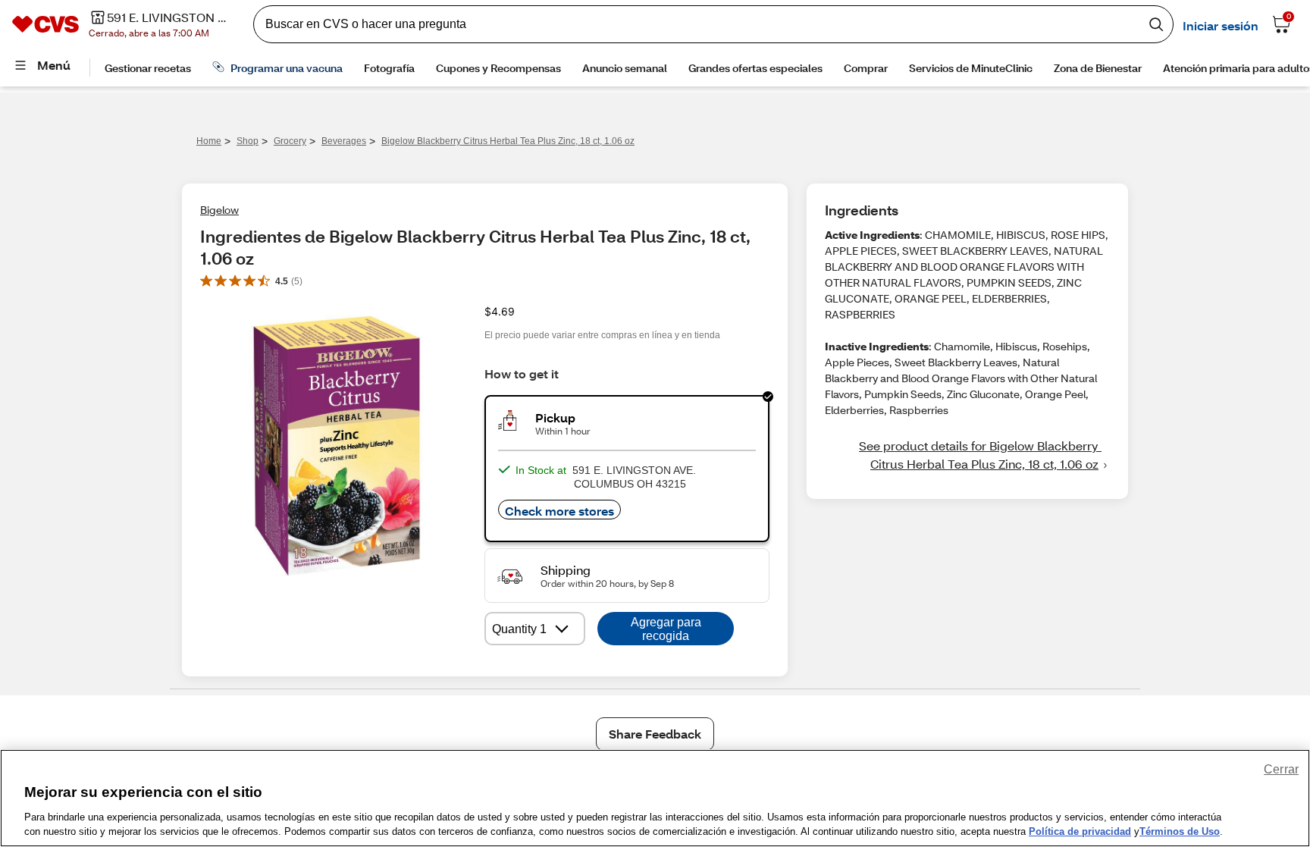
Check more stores (559, 511)
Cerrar (1281, 769)
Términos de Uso (1179, 831)
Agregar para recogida (666, 629)
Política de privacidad (1080, 831)
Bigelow (219, 209)
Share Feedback (655, 734)
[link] (967, 455)
